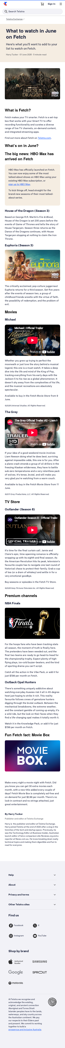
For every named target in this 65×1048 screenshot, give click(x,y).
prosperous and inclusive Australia (24, 1029)
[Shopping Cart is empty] (42, 4)
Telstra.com (44, 138)
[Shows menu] (60, 4)
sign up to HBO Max (19, 184)
